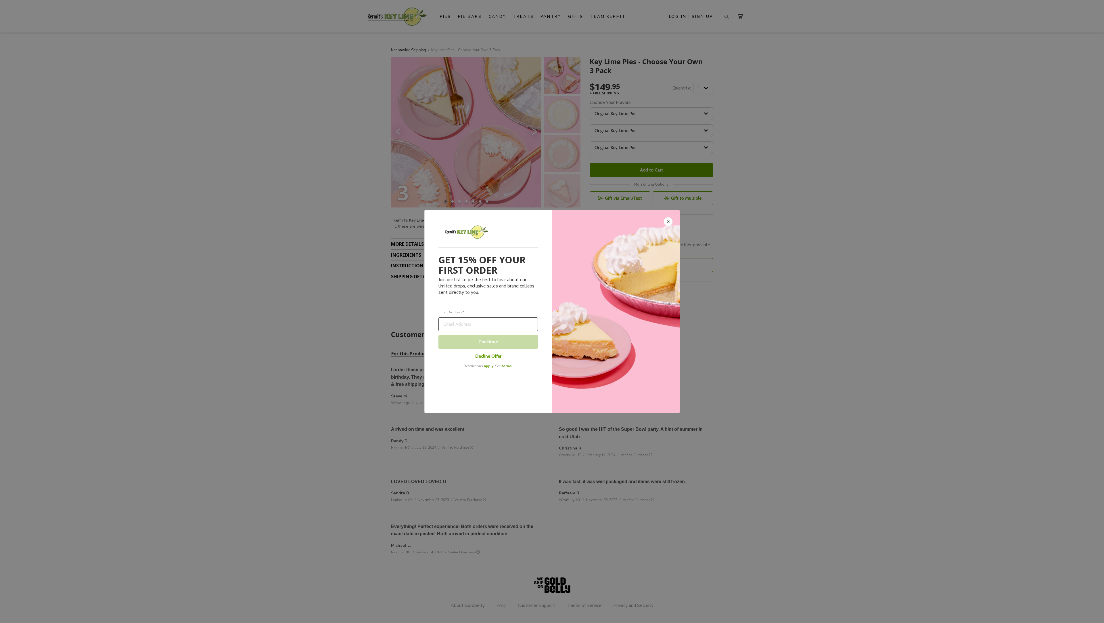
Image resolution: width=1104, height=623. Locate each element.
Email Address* (451, 312)
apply (488, 366)
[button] (552, 311)
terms (506, 366)
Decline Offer (488, 356)
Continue (488, 342)
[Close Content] (668, 221)
